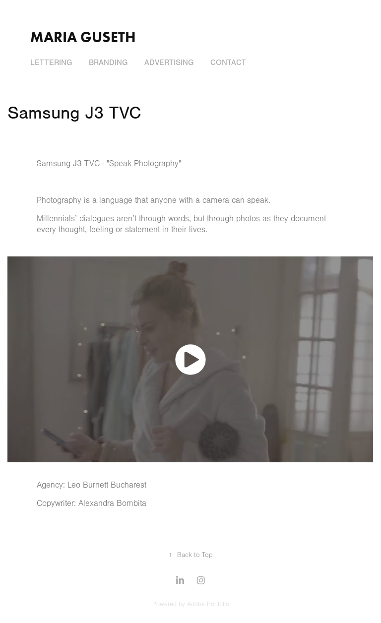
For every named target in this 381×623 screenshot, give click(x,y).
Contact (228, 62)
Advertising (168, 62)
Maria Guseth (83, 37)
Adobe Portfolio (208, 604)
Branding (108, 62)
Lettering (51, 62)
